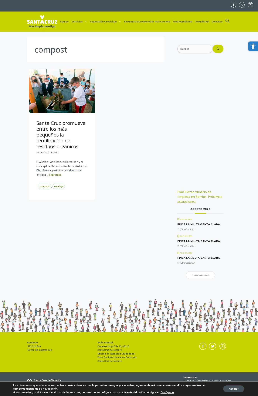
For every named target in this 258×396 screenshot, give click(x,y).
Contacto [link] (217, 21)
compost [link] (45, 186)
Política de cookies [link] (221, 380)
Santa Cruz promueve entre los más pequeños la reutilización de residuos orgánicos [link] (60, 135)
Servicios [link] (77, 21)
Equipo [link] (64, 21)
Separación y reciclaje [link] (103, 21)
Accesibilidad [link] (203, 380)
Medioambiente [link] (182, 21)
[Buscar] (218, 49)
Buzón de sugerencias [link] (40, 349)
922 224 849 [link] (34, 346)
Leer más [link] (55, 175)
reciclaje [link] (58, 186)
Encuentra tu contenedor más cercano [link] (147, 21)
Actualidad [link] (202, 21)
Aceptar (233, 389)
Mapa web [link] (189, 380)
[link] (253, 46)
